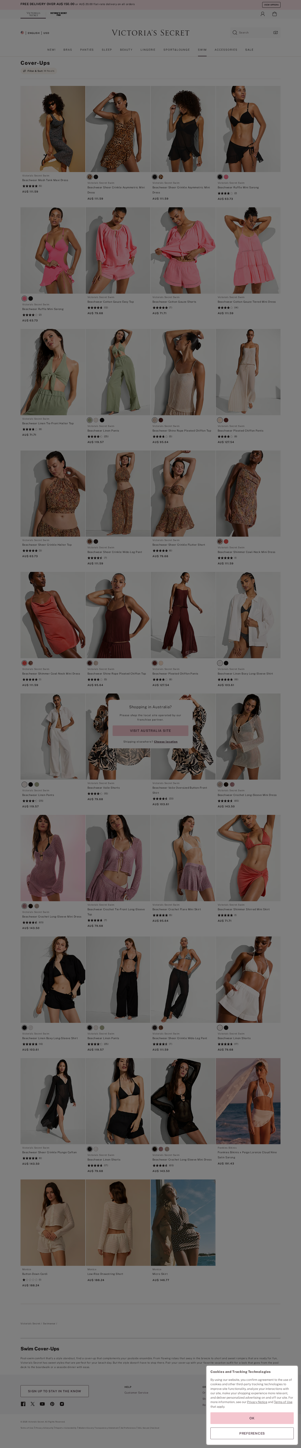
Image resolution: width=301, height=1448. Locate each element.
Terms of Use (283, 1402)
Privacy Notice (257, 1402)
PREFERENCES (252, 1433)
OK (252, 1418)
